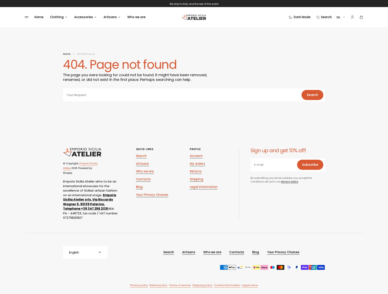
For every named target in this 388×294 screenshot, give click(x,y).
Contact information (227, 285)
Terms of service (180, 285)
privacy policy (289, 181)
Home (66, 54)
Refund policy (158, 285)
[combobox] (194, 94)
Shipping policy (202, 285)
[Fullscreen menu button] (26, 17)
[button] (324, 17)
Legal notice (250, 285)
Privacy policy (139, 285)
